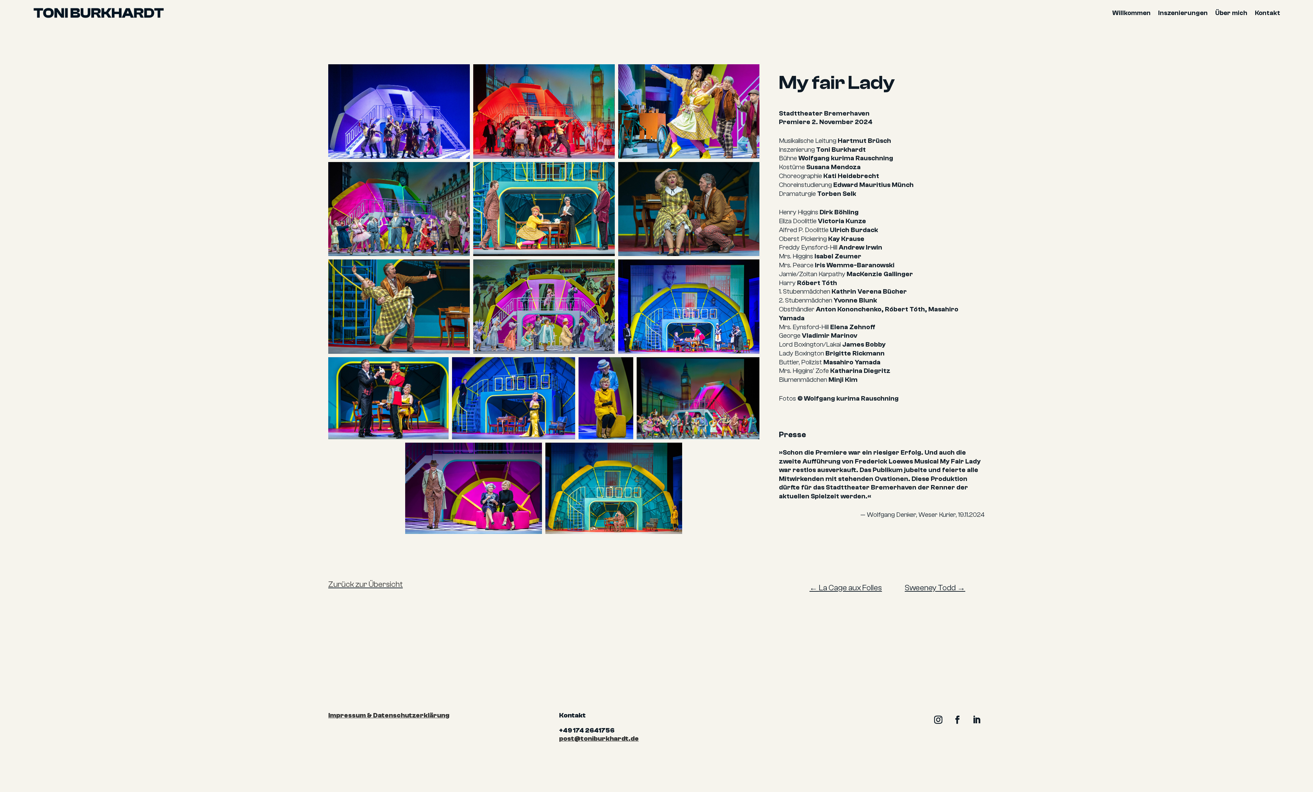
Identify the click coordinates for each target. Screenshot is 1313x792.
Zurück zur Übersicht (365, 584)
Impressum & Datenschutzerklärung (388, 715)
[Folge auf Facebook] (957, 720)
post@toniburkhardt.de (599, 738)
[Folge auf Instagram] (938, 720)
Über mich (1231, 13)
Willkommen (1131, 13)
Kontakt (1267, 13)
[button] (399, 111)
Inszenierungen (1183, 13)
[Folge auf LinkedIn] (976, 720)
